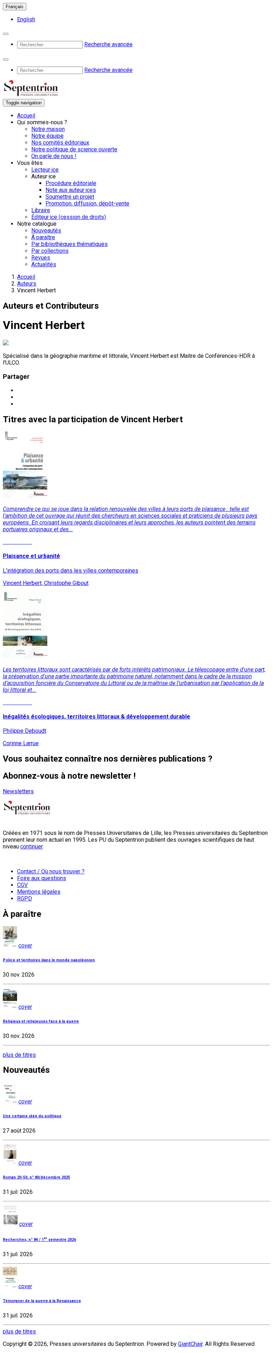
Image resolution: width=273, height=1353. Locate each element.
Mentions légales (38, 891)
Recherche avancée (108, 44)
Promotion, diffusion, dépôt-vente (87, 203)
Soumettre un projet (70, 196)
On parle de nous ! (53, 156)
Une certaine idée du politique (32, 1116)
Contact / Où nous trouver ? (51, 871)
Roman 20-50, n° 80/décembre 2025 (36, 1177)
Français (14, 6)
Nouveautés (46, 230)
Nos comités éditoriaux (60, 142)
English (26, 19)
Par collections (50, 250)
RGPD (24, 898)
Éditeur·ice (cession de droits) (68, 217)
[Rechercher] (6, 34)
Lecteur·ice (45, 169)
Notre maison (48, 129)
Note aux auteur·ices (71, 190)
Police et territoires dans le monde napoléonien (49, 960)
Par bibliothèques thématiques (69, 244)
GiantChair (190, 1344)
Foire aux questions (41, 878)
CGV (22, 885)
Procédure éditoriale (71, 183)
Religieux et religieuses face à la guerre (41, 1021)
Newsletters (18, 791)
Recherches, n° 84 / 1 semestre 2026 (39, 1239)
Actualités (43, 264)
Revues (40, 257)
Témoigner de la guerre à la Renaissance (42, 1301)
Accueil (26, 115)
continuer (31, 846)
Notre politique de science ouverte (74, 149)
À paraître (43, 237)
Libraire (40, 210)
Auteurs (26, 283)
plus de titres (19, 1054)
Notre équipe (47, 135)
